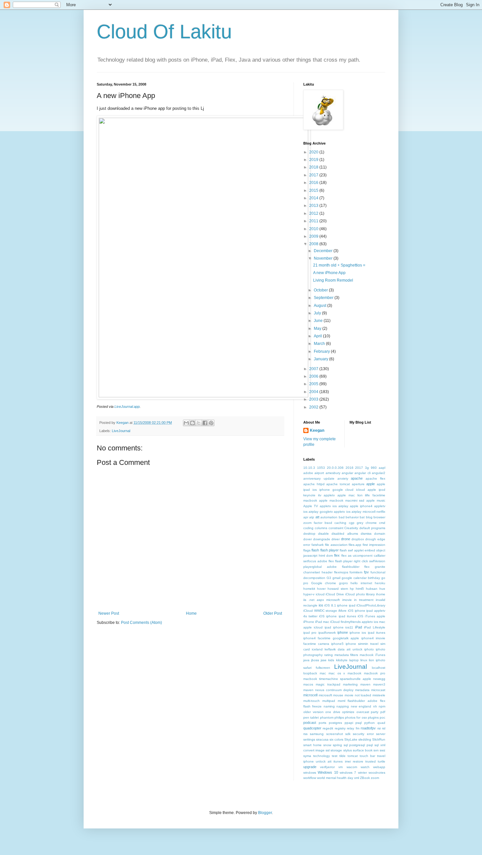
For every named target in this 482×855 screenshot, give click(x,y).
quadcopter (312, 728)
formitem (356, 572)
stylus (347, 750)
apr (305, 517)
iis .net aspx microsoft (321, 600)
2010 (314, 229)
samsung (317, 734)
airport (319, 473)
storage (336, 750)
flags (307, 550)
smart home (312, 745)
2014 (314, 198)
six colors (336, 739)
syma (307, 756)
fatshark (317, 545)
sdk (348, 734)
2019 (314, 159)
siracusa (322, 739)
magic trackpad (328, 684)
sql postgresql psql (358, 745)
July (318, 313)
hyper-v (308, 594)
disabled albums (344, 533)
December (323, 251)
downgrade (321, 539)
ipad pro (309, 632)
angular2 (378, 473)
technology (321, 756)
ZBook (365, 778)
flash (315, 550)
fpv (366, 572)
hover (321, 588)
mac (323, 673)
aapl (382, 467)
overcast (362, 712)
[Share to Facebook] (205, 423)
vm (340, 767)
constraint (336, 528)
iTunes (380, 655)
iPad (358, 627)
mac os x (337, 673)
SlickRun (378, 739)
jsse (324, 660)
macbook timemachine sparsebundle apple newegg (344, 679)
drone (345, 539)
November (323, 258)
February (322, 351)
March (320, 343)
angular (347, 473)
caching (340, 523)
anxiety (342, 478)
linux (363, 660)
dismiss (366, 533)
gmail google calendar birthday (356, 578)
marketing (350, 684)
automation (328, 517)
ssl (328, 750)
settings (309, 739)
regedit (328, 728)
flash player (329, 550)
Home (191, 613)
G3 (329, 578)
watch (365, 767)
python (369, 723)
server (380, 734)
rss (305, 734)
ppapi (349, 723)
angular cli (362, 473)
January (321, 359)
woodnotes (377, 772)
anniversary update (318, 478)
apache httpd (314, 484)
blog (369, 517)
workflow (309, 778)
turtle (381, 761)
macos (308, 684)
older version (313, 712)
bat (362, 517)
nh (375, 706)
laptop (354, 660)
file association (336, 545)
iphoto (369, 649)
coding (308, 528)
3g (367, 467)
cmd (382, 523)
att (317, 517)
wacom (352, 767)
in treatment (363, 600)
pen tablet (311, 717)
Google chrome (323, 583)
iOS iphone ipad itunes (337, 616)
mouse (338, 695)
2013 (314, 205)
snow (327, 745)
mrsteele (378, 695)
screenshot (334, 734)
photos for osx (356, 717)
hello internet (361, 583)
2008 (314, 244)
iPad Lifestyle (374, 627)
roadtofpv (368, 728)
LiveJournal (121, 431)
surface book (362, 750)
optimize (348, 712)
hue (382, 588)
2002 (314, 407)
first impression (374, 545)
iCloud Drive (335, 594)
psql (358, 723)
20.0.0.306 (335, 467)
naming (329, 706)
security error (363, 734)
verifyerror (327, 767)
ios (321, 605)
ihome (380, 594)
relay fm (353, 728)
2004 (314, 391)
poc (382, 717)
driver (335, 539)
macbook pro (374, 673)
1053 (321, 467)
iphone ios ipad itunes (367, 632)
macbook (354, 673)
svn (376, 750)
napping (342, 706)
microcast (378, 690)
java (306, 660)
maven (365, 684)
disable (323, 533)
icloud (320, 594)
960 (374, 467)
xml (356, 778)
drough (370, 539)
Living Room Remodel (333, 280)
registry (340, 728)
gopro (343, 583)
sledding (364, 739)
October (321, 290)
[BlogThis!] (192, 423)
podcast (309, 723)
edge (381, 539)
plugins (373, 717)
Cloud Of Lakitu (164, 32)
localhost (378, 667)
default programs (372, 528)
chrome (371, 523)
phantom (326, 717)
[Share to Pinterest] (211, 423)
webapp (379, 767)
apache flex (375, 478)
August (320, 305)
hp (352, 588)
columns (321, 528)
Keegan (317, 430)
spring (337, 745)
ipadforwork (327, 632)
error (306, 545)
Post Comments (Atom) (141, 622)
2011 (314, 221)
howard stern (338, 588)
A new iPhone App (329, 272)
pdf (382, 712)
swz (382, 750)
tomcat (353, 756)
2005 (314, 384)
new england (361, 706)
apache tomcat (338, 484)
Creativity (351, 528)
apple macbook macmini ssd (342, 500)
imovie (347, 600)
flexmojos (341, 572)
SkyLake (350, 739)
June (319, 320)
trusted (370, 761)
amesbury (333, 473)
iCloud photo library (360, 594)
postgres (335, 723)
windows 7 (348, 772)
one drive (332, 712)
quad (381, 723)
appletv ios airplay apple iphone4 (346, 506)
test (334, 756)
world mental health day (335, 778)
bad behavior (349, 517)
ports (322, 723)
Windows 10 (328, 772)
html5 (360, 588)
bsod (328, 523)
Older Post (272, 613)
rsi (379, 728)
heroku (380, 583)
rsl (383, 728)
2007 (314, 369)
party (374, 712)
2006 (314, 376)
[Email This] (186, 423)
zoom (375, 778)
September (324, 297)
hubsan (371, 588)
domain (379, 533)
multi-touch (311, 701)
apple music (375, 500)
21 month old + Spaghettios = (339, 265)
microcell (310, 695)
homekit (309, 588)
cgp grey (356, 523)
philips (339, 717)
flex (337, 555)
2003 (314, 399)
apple (370, 484)
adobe (308, 473)
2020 (314, 152)
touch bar (367, 756)
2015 (314, 190)
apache (357, 478)
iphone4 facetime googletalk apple (331, 638)
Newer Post (108, 613)
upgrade (309, 767)
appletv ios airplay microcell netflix (359, 511)
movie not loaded (358, 695)
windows (309, 772)
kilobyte (342, 660)
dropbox (357, 539)
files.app (355, 545)
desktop (309, 533)
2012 (314, 213)
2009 (314, 236)
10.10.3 (309, 467)
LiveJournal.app (127, 406)
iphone (342, 632)
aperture (358, 484)
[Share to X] (198, 423)
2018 (314, 167)
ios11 (349, 627)
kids (331, 660)
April (318, 336)
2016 (314, 182)
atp (311, 517)
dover (307, 539)
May (318, 328)
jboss (315, 660)
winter (362, 772)
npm (382, 706)
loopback (310, 673)
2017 (314, 175)
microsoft (325, 695)
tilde (342, 756)
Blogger (265, 812)
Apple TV (310, 506)
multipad (328, 701)
